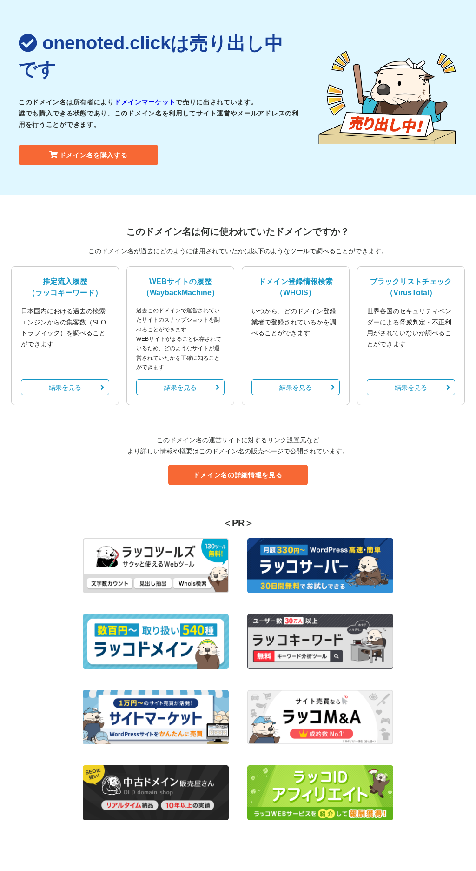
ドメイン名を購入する (94, 155)
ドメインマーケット (145, 102)
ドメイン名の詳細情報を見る (237, 475)
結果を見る (65, 387)
